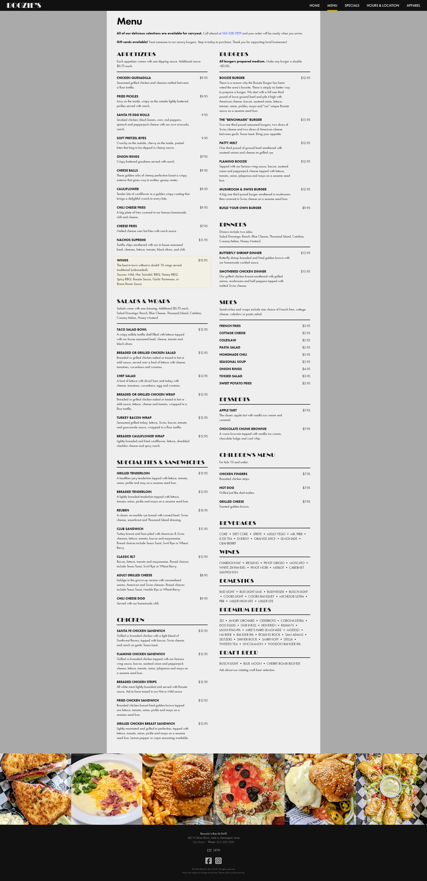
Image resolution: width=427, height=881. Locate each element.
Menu (332, 5)
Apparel (413, 5)
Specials (352, 5)
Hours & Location (383, 5)
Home (315, 5)
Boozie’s (23, 6)
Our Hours (199, 842)
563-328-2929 (232, 33)
